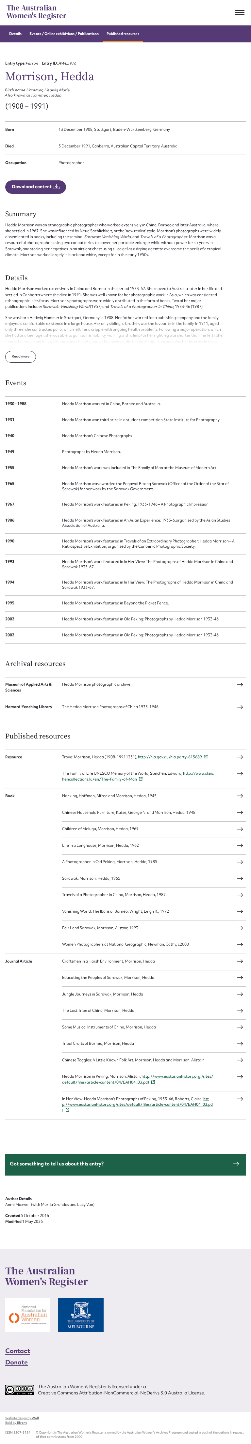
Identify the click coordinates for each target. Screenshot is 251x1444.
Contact (17, 1350)
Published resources (123, 33)
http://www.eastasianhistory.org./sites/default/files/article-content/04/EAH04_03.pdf (137, 1079)
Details (15, 33)
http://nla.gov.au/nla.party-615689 (170, 757)
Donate (16, 1362)
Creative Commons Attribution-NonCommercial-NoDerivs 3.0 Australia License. (121, 1393)
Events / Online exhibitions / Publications (63, 33)
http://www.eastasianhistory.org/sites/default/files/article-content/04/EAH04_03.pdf (137, 1104)
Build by (16, 1423)
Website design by (22, 1418)
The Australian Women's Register (36, 12)
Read (16, 356)
